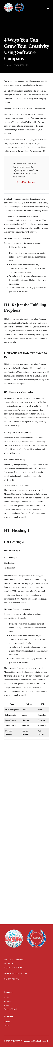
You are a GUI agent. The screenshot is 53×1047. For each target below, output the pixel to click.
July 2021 (9, 889)
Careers (7, 1022)
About (6, 1005)
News (28, 65)
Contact (7, 1025)
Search (6, 801)
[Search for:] (26, 752)
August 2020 (10, 893)
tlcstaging (7, 65)
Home (6, 998)
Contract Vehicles (11, 1009)
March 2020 (10, 897)
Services (7, 1001)
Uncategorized (11, 920)
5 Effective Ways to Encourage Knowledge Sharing (25, 769)
